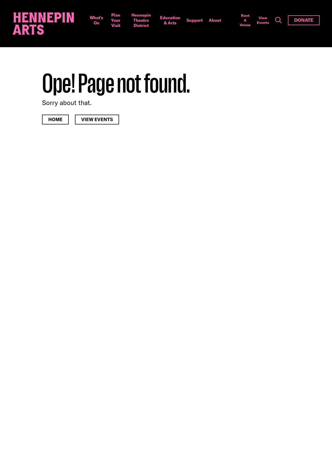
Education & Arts (170, 20)
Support (194, 20)
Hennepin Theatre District (141, 20)
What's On (96, 20)
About (215, 20)
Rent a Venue (245, 20)
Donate (303, 20)
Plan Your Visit (115, 20)
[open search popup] (278, 20)
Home (55, 119)
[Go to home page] (43, 23)
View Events (263, 20)
